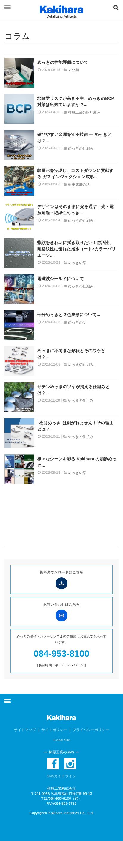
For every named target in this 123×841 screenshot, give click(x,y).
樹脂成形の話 (79, 184)
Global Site (61, 740)
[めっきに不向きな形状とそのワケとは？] (19, 361)
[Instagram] (70, 763)
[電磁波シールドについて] (19, 289)
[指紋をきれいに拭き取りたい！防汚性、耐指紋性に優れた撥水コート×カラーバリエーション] (19, 253)
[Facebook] (53, 763)
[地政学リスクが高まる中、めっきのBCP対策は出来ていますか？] (19, 109)
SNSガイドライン (61, 776)
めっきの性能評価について (62, 62)
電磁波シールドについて (60, 278)
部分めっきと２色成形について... (68, 314)
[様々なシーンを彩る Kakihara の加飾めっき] (19, 469)
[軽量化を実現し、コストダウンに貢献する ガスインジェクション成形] (19, 181)
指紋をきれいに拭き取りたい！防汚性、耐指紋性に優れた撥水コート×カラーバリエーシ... (76, 248)
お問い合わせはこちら (61, 604)
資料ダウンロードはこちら (62, 572)
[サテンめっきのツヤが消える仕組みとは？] (19, 397)
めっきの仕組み (80, 148)
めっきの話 (77, 263)
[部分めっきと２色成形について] (19, 325)
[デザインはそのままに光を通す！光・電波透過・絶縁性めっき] (19, 217)
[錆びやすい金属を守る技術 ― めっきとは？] (19, 145)
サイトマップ (25, 730)
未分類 (73, 70)
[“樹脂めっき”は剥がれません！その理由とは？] (19, 433)
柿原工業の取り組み (84, 112)
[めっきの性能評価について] (19, 73)
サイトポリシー (54, 730)
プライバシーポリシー (91, 730)
